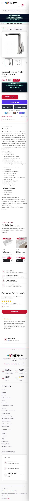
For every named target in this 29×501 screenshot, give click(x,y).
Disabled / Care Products (8, 418)
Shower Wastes (6, 413)
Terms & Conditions (6, 486)
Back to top (15, 349)
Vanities (4, 408)
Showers (4, 395)
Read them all (14, 311)
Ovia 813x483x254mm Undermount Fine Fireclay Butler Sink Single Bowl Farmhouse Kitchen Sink (21, 253)
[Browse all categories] (2, 3)
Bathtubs (4, 392)
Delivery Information (7, 446)
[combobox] (15, 119)
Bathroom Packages (7, 423)
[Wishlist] (18, 6)
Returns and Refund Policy (8, 451)
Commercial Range (6, 421)
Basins (3, 400)
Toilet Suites (5, 390)
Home (2, 23)
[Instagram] (23, 364)
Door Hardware (5, 426)
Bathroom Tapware (6, 397)
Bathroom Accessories (7, 405)
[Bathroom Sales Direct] (11, 3)
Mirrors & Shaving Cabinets (8, 410)
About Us (4, 433)
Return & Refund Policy (18, 486)
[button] (25, 6)
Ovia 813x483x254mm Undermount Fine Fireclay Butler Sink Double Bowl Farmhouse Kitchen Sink (8, 253)
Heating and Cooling (7, 416)
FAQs (3, 438)
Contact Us (4, 436)
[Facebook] (19, 364)
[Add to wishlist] (7, 107)
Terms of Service (6, 444)
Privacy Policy (5, 441)
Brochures (4, 449)
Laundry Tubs (5, 403)
